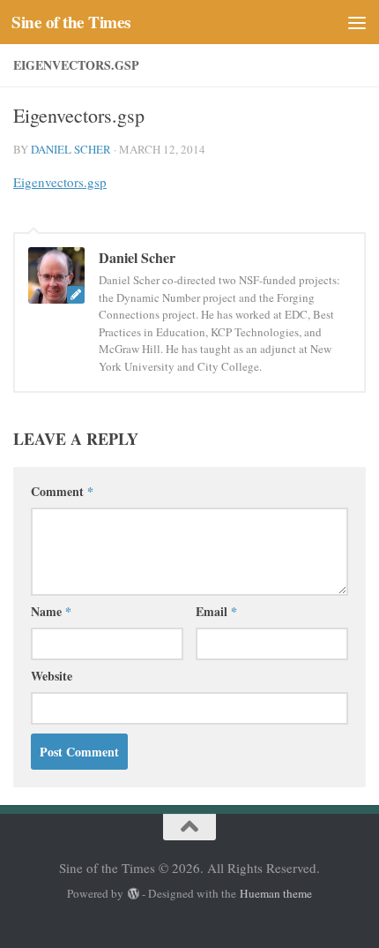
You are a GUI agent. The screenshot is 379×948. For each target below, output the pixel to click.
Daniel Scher (71, 149)
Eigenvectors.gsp (60, 182)
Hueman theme (276, 893)
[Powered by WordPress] (132, 893)
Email (216, 611)
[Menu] (357, 22)
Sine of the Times (70, 22)
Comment (62, 491)
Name (51, 611)
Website (51, 675)
